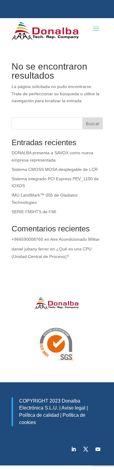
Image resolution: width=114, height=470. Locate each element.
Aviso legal (73, 407)
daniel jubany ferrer (30, 248)
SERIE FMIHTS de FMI (34, 211)
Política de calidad (39, 415)
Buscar (92, 123)
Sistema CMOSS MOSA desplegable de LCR (55, 169)
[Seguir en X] (86, 449)
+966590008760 (27, 239)
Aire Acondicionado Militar (75, 239)
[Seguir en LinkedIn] (73, 449)
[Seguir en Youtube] (98, 449)
